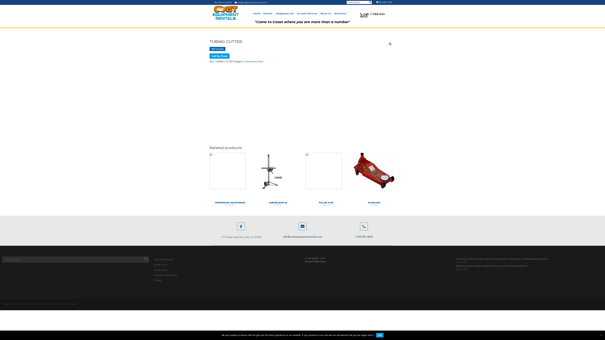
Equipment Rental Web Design (62, 304)
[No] (601, 335)
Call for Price (219, 56)
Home (256, 13)
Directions (340, 13)
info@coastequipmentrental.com (252, 2)
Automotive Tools (253, 61)
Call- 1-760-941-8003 (373, 15)
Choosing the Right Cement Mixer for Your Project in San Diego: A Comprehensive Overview (502, 259)
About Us (325, 13)
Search (370, 2)
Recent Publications (315, 261)
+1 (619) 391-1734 (315, 258)
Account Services (307, 13)
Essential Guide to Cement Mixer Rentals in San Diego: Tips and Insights (491, 266)
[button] (390, 44)
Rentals (267, 13)
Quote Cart (385, 2)
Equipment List (285, 13)
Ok (379, 335)
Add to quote (217, 49)
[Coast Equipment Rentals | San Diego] (226, 13)
